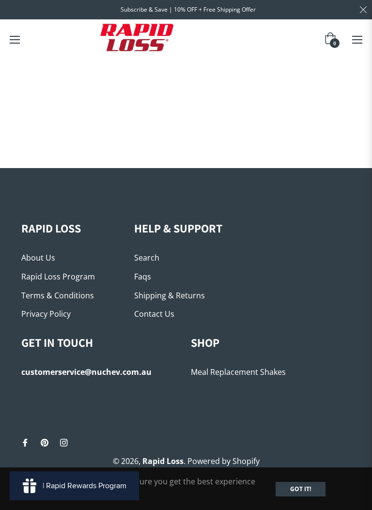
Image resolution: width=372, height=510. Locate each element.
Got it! (300, 489)
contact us (154, 314)
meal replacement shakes (238, 372)
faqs (142, 276)
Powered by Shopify (223, 461)
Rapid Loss (163, 461)
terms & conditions (57, 295)
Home (167, 73)
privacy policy (46, 314)
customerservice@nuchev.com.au (86, 372)
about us (38, 257)
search (146, 257)
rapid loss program (58, 276)
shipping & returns (169, 295)
